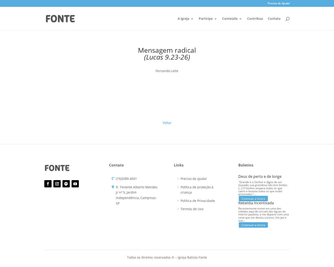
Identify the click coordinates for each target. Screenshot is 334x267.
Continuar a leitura (253, 198)
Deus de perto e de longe (260, 176)
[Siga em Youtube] (75, 183)
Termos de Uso (192, 209)
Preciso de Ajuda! (279, 3)
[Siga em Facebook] (48, 183)
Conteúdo (230, 19)
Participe (206, 19)
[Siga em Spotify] (66, 183)
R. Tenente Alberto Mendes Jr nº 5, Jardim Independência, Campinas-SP (136, 195)
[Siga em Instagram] (57, 183)
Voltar (167, 123)
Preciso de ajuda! (194, 178)
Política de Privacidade (198, 201)
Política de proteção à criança (197, 190)
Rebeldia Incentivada (256, 202)
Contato (274, 19)
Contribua (255, 19)
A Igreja (183, 19)
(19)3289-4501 (126, 178)
